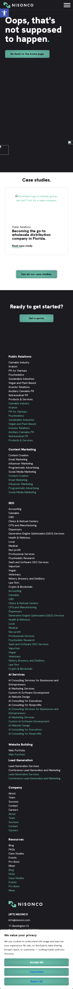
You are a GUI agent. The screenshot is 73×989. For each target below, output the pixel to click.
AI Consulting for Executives (25, 701)
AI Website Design (19, 697)
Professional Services (21, 554)
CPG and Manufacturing (22, 525)
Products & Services (20, 399)
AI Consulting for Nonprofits (24, 705)
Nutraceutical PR (18, 395)
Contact (13, 805)
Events (12, 857)
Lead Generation (20, 760)
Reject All (36, 981)
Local (11, 542)
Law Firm (13, 582)
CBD (11, 517)
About (11, 793)
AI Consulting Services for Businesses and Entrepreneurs (33, 682)
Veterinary (14, 574)
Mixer (11, 866)
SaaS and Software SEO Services (28, 562)
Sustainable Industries (21, 379)
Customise (36, 972)
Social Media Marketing (22, 471)
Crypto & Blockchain (20, 587)
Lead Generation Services (23, 766)
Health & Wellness (19, 537)
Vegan (12, 570)
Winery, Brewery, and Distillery (26, 578)
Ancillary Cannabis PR (21, 391)
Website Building (20, 744)
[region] (36, 959)
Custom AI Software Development (28, 692)
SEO (11, 503)
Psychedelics (16, 375)
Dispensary (15, 529)
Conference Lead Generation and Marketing (34, 770)
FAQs (11, 849)
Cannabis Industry (18, 362)
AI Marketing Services (21, 688)
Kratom (12, 366)
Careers (13, 810)
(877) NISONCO (18, 914)
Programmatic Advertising (23, 467)
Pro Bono (14, 861)
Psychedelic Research (21, 558)
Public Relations (19, 356)
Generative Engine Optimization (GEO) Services (36, 533)
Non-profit (14, 550)
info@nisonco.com (19, 920)
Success (13, 801)
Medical (13, 546)
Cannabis (13, 513)
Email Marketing (18, 459)
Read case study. (22, 246)
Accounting (14, 509)
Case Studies (16, 853)
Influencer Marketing (20, 463)
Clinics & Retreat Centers (23, 521)
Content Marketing (22, 449)
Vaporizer (14, 566)
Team (11, 797)
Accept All (36, 962)
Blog (11, 845)
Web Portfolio (16, 750)
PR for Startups (17, 370)
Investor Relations (19, 387)
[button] (27, 54)
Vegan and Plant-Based (22, 383)
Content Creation (18, 455)
